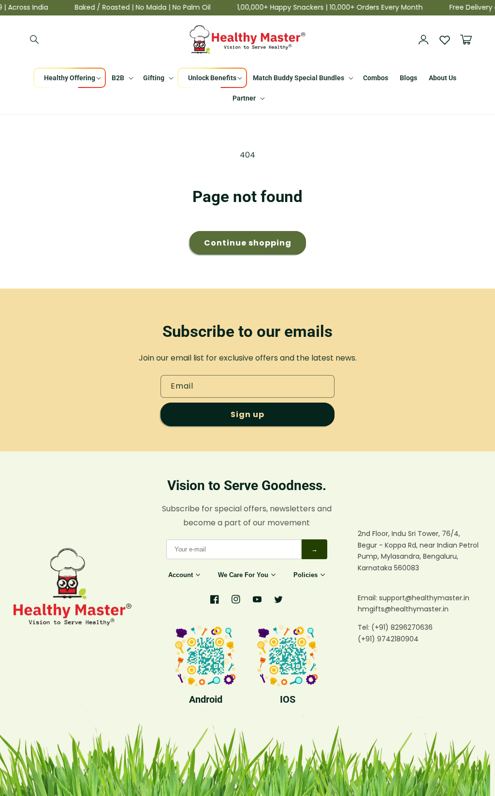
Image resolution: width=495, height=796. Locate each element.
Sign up (247, 414)
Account (180, 575)
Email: (368, 598)
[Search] (34, 39)
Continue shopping (247, 242)
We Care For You (243, 575)
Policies (305, 575)
